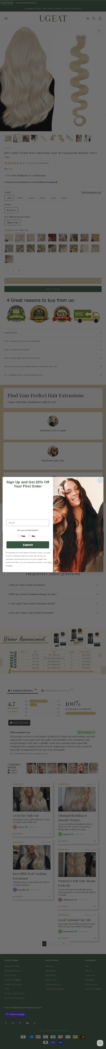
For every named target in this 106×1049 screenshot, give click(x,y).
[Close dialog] (100, 480)
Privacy (9, 565)
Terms (49, 562)
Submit (28, 545)
